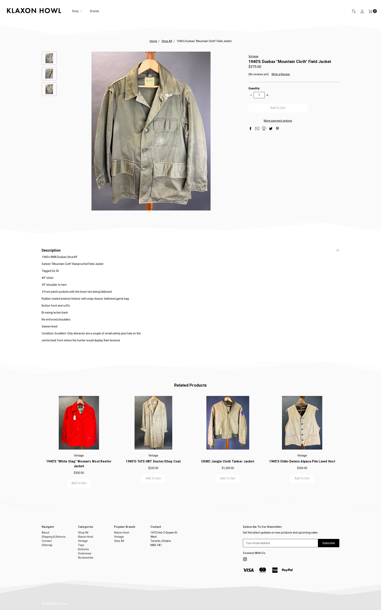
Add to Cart (78, 483)
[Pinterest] (277, 128)
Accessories (85, 557)
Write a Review (280, 74)
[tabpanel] (79, 442)
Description (51, 250)
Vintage (83, 540)
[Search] (351, 11)
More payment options (278, 120)
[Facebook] (250, 128)
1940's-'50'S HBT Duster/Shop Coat (153, 461)
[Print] (264, 128)
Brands (94, 11)
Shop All (83, 532)
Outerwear (84, 553)
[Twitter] (271, 128)
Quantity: (254, 88)
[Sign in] (360, 11)
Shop (75, 11)
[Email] (257, 128)
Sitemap (47, 545)
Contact (47, 540)
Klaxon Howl (85, 536)
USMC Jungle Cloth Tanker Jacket (227, 461)
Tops (81, 545)
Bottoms (83, 549)
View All (119, 540)
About (45, 532)
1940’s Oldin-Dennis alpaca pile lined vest (302, 461)
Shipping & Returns (53, 536)
